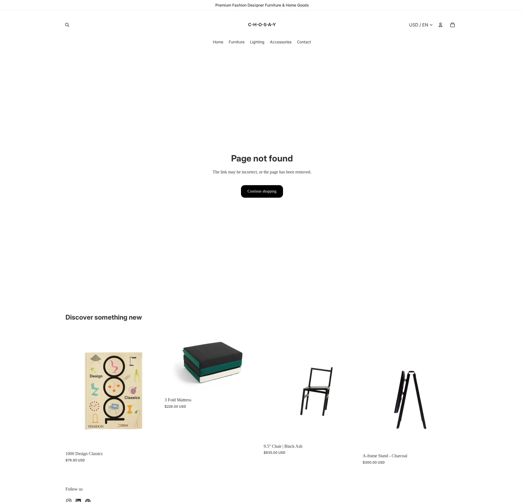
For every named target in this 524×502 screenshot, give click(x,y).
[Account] (440, 25)
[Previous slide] (74, 389)
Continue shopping (262, 191)
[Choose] (252, 386)
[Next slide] (153, 389)
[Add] (153, 439)
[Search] (67, 25)
